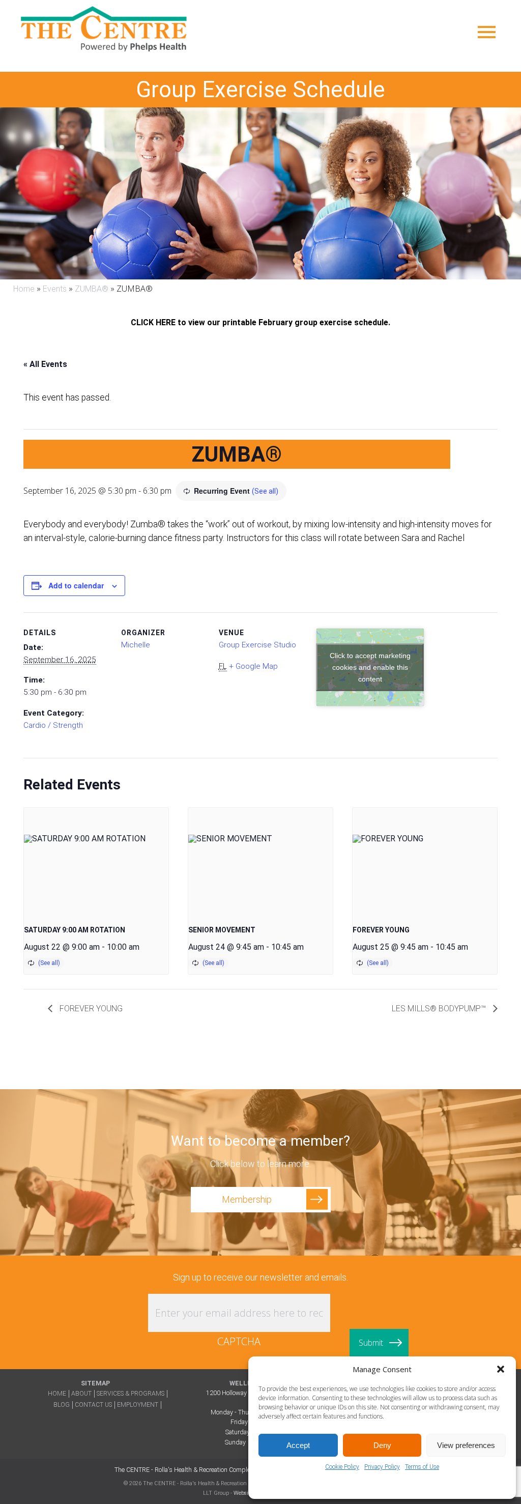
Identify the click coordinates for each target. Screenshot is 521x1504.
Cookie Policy (342, 1466)
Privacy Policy (382, 1466)
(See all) (265, 491)
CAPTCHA (238, 1341)
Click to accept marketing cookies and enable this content (370, 667)
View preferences (466, 1445)
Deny (382, 1445)
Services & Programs (130, 1393)
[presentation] (96, 862)
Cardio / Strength (53, 725)
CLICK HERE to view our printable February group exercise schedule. (260, 323)
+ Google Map (253, 666)
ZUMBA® (91, 289)
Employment (137, 1404)
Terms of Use (422, 1466)
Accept (298, 1445)
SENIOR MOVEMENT (221, 930)
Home (24, 289)
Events (55, 289)
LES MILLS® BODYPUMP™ (440, 1008)
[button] (501, 1369)
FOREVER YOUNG (381, 930)
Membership (247, 1199)
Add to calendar (76, 585)
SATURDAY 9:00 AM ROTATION (74, 930)
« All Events (45, 364)
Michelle (135, 644)
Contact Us (93, 1404)
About (81, 1393)
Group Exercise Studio (257, 644)
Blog (61, 1404)
